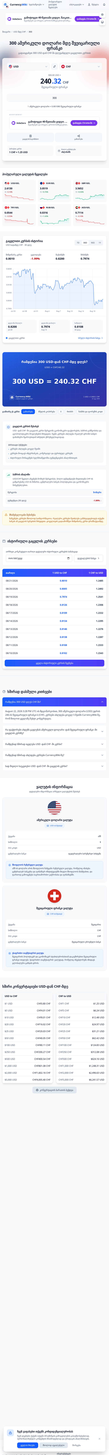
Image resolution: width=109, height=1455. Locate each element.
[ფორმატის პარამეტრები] (102, 14)
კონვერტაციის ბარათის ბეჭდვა (56, 1090)
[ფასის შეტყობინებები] (104, 4)
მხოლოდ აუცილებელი (53, 1445)
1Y (100, 242)
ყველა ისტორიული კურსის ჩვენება (54, 663)
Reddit (70, 411)
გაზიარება (28, 411)
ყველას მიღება (28, 1445)
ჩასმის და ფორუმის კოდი (90, 411)
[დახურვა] (99, 1438)
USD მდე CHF (19, 31)
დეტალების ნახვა (86, 558)
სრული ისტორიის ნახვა (89, 338)
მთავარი (6, 31)
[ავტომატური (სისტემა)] (102, 22)
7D (78, 242)
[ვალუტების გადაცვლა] (54, 66)
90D (93, 242)
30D (85, 242)
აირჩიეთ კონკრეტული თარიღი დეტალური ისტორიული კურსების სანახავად (41, 551)
